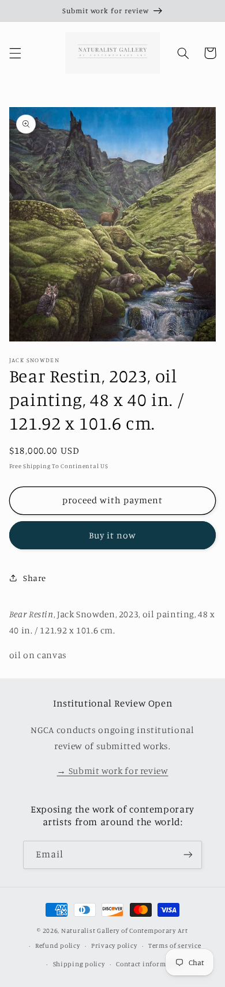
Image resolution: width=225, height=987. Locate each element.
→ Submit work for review (112, 770)
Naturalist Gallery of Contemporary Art (124, 931)
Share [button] (34, 578)
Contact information (149, 964)
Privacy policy (114, 946)
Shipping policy (79, 964)
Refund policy (57, 946)
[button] (15, 53)
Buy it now (113, 535)
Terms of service (174, 946)
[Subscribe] (188, 855)
